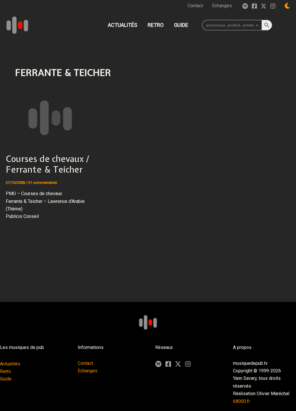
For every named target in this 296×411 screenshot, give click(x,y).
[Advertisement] (148, 281)
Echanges (87, 370)
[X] (178, 364)
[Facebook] (254, 6)
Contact (85, 363)
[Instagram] (273, 6)
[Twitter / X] (264, 6)
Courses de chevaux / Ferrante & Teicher (47, 164)
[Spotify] (245, 6)
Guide (6, 379)
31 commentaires (42, 182)
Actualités (10, 364)
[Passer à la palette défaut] (287, 6)
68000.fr (241, 401)
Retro (5, 371)
